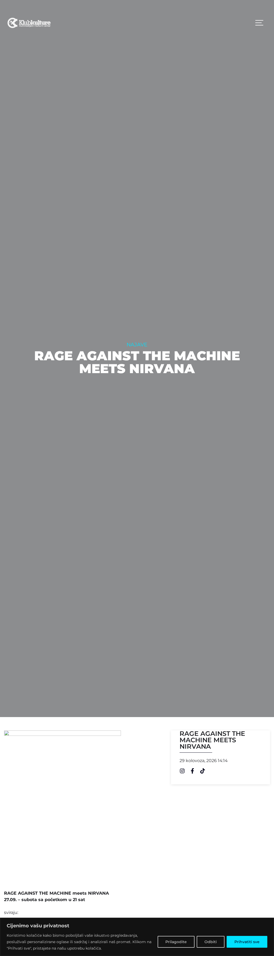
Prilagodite (176, 941)
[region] (137, 937)
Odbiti (210, 941)
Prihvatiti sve (247, 941)
